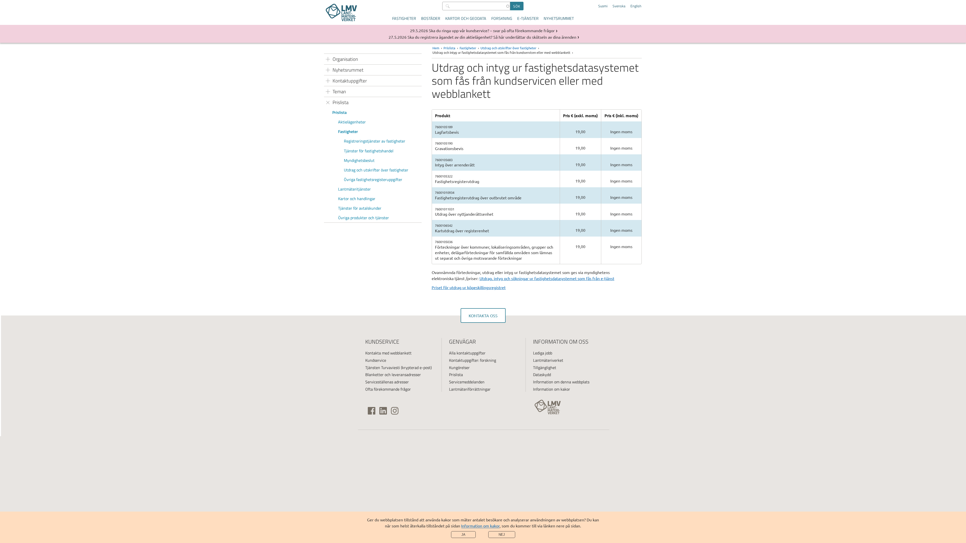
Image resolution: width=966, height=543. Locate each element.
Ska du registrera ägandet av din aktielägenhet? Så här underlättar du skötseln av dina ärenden (492, 36)
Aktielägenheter (352, 122)
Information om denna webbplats (561, 382)
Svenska (619, 6)
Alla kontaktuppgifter (467, 353)
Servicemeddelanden (467, 382)
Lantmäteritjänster (354, 189)
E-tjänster (528, 18)
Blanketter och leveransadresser (393, 375)
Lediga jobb (542, 353)
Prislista (339, 112)
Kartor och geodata (465, 18)
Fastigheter (404, 18)
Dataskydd (542, 375)
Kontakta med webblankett (388, 353)
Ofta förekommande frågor (388, 389)
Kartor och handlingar (357, 199)
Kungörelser (459, 368)
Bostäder (430, 18)
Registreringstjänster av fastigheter (374, 141)
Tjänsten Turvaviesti (382, 368)
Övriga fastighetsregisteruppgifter (373, 179)
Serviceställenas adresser (387, 382)
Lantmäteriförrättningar (470, 389)
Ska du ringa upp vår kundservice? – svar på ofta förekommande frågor (492, 30)
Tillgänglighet (544, 368)
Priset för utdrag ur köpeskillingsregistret (469, 287)
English (635, 6)
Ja (463, 534)
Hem (435, 48)
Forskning (501, 18)
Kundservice (375, 360)
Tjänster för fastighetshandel (368, 151)
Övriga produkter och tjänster (363, 218)
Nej (502, 534)
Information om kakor (480, 525)
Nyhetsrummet (559, 18)
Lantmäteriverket (548, 360)
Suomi (603, 6)
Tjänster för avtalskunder (359, 208)
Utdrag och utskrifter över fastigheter (376, 170)
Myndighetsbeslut (359, 160)
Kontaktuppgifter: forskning (472, 360)
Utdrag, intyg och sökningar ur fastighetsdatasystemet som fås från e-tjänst (546, 278)
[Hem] (341, 12)
